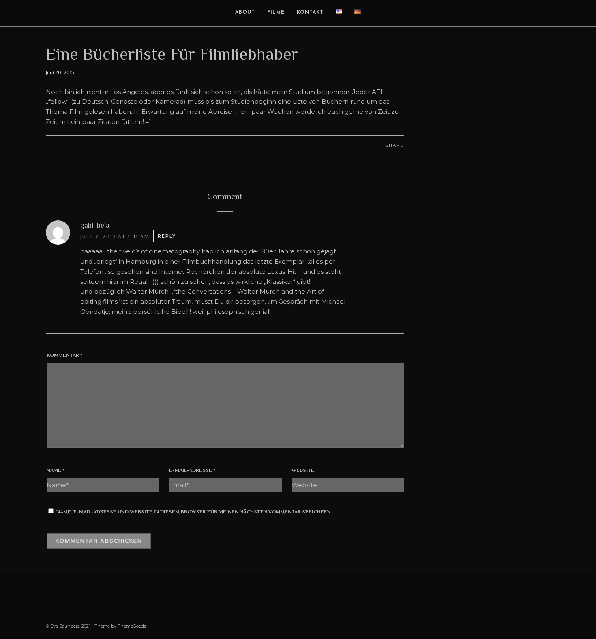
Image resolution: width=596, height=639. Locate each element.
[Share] (557, 13)
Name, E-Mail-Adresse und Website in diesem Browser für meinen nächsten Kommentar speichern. (194, 512)
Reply (167, 236)
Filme (276, 12)
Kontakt (310, 12)
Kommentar (65, 355)
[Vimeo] (518, 626)
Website (303, 470)
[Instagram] (489, 626)
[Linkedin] (503, 626)
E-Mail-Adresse (192, 470)
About (245, 12)
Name (56, 470)
